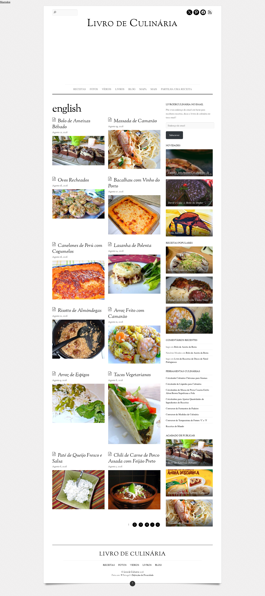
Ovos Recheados (73, 180)
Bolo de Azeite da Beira (185, 346)
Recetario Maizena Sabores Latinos (188, 492)
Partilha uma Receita (176, 89)
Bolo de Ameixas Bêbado (71, 124)
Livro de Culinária (131, 572)
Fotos (94, 89)
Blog (131, 89)
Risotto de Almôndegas (79, 310)
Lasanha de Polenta (132, 245)
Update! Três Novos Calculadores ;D (188, 172)
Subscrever (174, 135)
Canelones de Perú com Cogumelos (77, 248)
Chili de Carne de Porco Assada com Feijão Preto (133, 458)
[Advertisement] (132, 55)
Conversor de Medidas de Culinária (182, 414)
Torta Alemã (175, 232)
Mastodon (5, 2)
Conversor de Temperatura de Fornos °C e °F (186, 420)
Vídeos (106, 89)
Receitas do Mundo (175, 426)
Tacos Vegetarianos (132, 374)
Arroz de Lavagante (179, 330)
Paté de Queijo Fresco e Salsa (77, 458)
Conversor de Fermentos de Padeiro (182, 408)
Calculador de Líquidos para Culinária (183, 384)
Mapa (143, 89)
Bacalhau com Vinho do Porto (134, 183)
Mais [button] (154, 89)
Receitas (79, 89)
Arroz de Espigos (73, 374)
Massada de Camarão (135, 121)
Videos (134, 565)
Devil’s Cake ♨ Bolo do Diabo (185, 202)
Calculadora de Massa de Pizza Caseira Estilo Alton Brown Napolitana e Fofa (187, 391)
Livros (119, 89)
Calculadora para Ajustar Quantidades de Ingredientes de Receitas (185, 400)
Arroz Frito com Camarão (126, 313)
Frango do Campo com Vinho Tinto (188, 300)
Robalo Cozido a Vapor (181, 270)
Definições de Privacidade (142, 575)
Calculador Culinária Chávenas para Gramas (186, 378)
